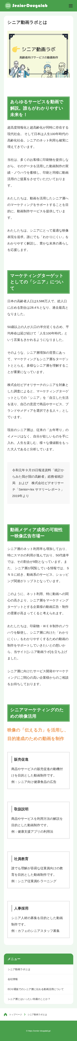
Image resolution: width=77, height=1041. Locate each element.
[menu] (71, 6)
